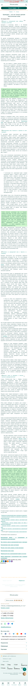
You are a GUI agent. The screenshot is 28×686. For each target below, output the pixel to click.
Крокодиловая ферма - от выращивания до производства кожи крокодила (14, 538)
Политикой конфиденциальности (16, 586)
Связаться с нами (7, 658)
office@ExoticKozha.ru (6, 627)
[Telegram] (10, 561)
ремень (2, 264)
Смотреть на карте (5, 608)
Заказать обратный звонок (7, 617)
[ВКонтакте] (4, 561)
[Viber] (12, 561)
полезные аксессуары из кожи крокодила (18, 531)
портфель (5, 336)
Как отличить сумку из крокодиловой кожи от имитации (14, 542)
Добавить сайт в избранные (9, 656)
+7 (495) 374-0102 (7, 613)
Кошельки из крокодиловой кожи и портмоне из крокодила (14, 515)
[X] (6, 561)
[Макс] (2, 624)
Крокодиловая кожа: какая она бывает (10, 545)
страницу (18, 499)
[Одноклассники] (8, 561)
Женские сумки (23, 438)
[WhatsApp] (2, 561)
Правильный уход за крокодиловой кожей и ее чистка (13, 553)
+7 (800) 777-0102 (7, 615)
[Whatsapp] (5, 624)
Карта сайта (6, 661)
